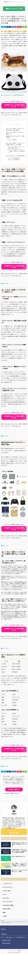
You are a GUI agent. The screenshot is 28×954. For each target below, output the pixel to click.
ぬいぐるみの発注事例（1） (15, 158)
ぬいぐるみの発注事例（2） (15, 159)
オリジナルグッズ (7, 887)
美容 (4, 912)
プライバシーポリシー (11, 950)
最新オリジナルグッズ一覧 (14, 8)
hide (18, 124)
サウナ (5, 894)
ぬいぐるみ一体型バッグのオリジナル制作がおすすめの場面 (15, 129)
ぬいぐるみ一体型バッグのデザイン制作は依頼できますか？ (17, 147)
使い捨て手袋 (6, 908)
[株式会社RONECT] (14, 2)
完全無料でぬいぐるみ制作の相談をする (14, 105)
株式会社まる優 (6, 940)
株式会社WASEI (6, 943)
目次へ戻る (5, 283)
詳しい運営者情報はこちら (9, 828)
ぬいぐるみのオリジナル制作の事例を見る (12, 95)
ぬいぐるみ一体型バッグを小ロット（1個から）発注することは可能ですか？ (17, 151)
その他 (5, 916)
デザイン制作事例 (13, 139)
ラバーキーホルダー (8, 901)
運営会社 (3, 929)
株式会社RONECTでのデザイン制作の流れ (15, 136)
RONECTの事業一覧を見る (12, 793)
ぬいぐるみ (6, 898)
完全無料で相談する (14, 789)
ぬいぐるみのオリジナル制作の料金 (15, 155)
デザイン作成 (6, 890)
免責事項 (19, 950)
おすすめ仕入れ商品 (8, 905)
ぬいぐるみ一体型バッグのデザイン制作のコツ (15, 133)
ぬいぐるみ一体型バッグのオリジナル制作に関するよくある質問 (15, 143)
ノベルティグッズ (7, 883)
